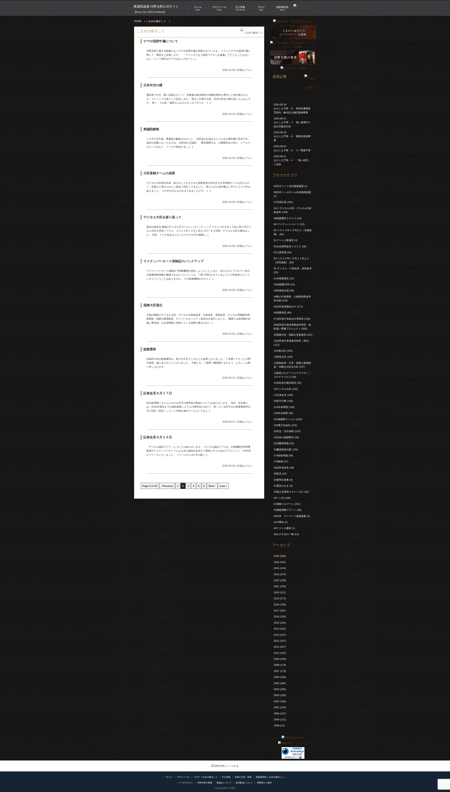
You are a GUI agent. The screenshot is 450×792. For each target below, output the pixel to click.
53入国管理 (280, 252)
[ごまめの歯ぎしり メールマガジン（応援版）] (293, 40)
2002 (276, 701)
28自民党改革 (281, 467)
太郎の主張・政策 (243, 777)
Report (282, 8)
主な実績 (226, 777)
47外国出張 (280, 202)
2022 (276, 580)
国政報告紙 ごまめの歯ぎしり (270, 777)
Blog (261, 8)
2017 (276, 610)
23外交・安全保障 (284, 431)
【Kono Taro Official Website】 (150, 12)
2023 (276, 574)
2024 (276, 568)
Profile (219, 8)
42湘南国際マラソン (285, 509)
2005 (276, 683)
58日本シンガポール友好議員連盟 (292, 192)
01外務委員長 (281, 278)
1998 (276, 725)
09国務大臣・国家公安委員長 (290, 334)
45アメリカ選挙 (282, 528)
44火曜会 (279, 522)
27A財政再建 (281, 455)
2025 (276, 562)
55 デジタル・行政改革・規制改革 (293, 268)
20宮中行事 (280, 401)
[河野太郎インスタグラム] (293, 743)
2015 (276, 622)
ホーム (169, 777)
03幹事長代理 (281, 290)
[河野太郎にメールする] (225, 766)
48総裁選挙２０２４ (285, 218)
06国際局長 (280, 312)
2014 (276, 628)
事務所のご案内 (264, 782)
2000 (276, 713)
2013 (276, 634)
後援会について (224, 782)
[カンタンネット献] (293, 68)
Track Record (240, 8)
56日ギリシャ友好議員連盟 (289, 186)
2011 (276, 646)
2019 (276, 598)
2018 (276, 604)
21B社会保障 (281, 413)
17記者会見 (280, 395)
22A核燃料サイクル (284, 419)
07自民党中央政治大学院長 (289, 318)
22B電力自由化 (282, 425)
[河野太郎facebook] (293, 737)
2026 (276, 556)
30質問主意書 (281, 479)
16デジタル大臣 (282, 389)
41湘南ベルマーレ (284, 503)
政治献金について (244, 782)
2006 (276, 677)
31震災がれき (281, 485)
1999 (276, 719)
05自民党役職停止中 (285, 306)
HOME (138, 21)
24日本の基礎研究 (284, 437)
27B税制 (278, 461)
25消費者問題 (281, 443)
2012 (276, 640)
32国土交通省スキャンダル (289, 491)
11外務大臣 (280, 350)
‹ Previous (167, 486)
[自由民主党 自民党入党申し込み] (293, 21)
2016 (276, 616)
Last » (223, 486)
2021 (276, 586)
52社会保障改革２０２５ (287, 246)
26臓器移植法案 (282, 449)
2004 (276, 689)
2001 (276, 707)
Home (198, 8)
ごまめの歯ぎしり (156, 21)
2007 (276, 671)
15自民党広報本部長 (285, 382)
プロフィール (183, 777)
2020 (276, 592)
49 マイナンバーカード (286, 224)
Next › (212, 486)
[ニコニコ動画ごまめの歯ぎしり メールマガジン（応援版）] (293, 46)
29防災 (277, 473)
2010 (276, 653)
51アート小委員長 (284, 240)
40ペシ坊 (279, 497)
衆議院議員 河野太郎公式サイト (156, 6)
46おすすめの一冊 (284, 534)
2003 (276, 695)
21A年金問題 (281, 407)
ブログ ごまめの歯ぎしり (205, 777)
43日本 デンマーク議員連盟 (290, 516)
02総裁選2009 (282, 284)
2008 (276, 665)
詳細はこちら (244, 69)
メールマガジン (185, 782)
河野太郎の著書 (204, 782)
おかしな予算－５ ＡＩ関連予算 (292, 150)
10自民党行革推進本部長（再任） (292, 340)
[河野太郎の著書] (293, 65)
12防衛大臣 (280, 356)
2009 (276, 659)
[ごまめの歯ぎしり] (251, 32)
